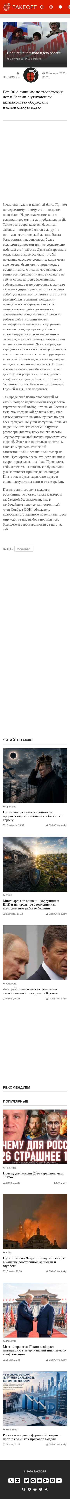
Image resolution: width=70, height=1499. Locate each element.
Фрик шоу (10, 806)
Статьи (63, 7)
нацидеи (23, 548)
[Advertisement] (35, 161)
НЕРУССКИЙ (11, 77)
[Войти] (46, 1489)
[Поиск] (23, 1489)
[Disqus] (35, 684)
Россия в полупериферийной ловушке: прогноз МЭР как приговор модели (32, 1437)
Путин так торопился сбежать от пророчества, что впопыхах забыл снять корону (33, 816)
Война (8, 895)
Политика (10, 1168)
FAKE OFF (61, 1182)
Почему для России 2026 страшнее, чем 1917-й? (33, 1175)
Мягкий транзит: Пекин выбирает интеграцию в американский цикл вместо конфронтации (34, 1350)
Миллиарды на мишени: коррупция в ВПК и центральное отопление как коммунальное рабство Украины (31, 904)
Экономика (11, 1429)
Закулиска (16, 58)
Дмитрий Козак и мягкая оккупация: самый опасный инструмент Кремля (30, 991)
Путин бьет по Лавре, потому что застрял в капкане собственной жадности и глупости (34, 1262)
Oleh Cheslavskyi (58, 825)
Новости (44, 7)
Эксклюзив (34, 58)
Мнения (54, 7)
